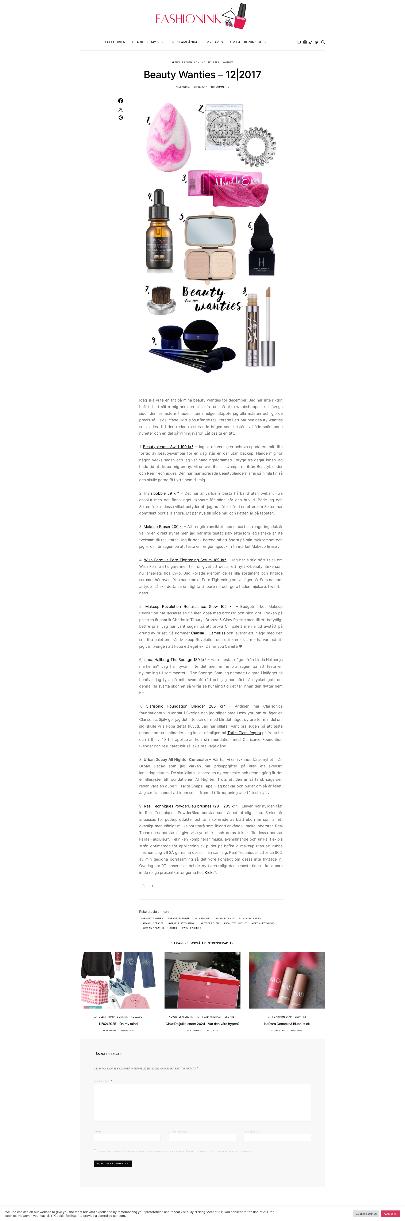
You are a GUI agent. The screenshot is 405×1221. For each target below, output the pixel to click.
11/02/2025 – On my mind (118, 1024)
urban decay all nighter (160, 928)
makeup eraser (153, 923)
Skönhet (228, 62)
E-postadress (177, 1131)
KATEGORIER (115, 42)
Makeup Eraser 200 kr (163, 526)
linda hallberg (250, 918)
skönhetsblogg (264, 923)
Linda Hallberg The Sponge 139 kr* (175, 659)
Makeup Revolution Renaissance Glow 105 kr (189, 606)
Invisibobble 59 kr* (161, 493)
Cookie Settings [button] (366, 1213)
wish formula (193, 928)
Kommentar (102, 1081)
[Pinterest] (316, 42)
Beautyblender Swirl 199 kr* (168, 447)
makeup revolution (183, 923)
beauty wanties (152, 918)
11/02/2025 (127, 1030)
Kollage (136, 1016)
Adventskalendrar (181, 1016)
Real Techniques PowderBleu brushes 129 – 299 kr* (190, 806)
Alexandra (183, 87)
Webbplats (251, 1131)
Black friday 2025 (149, 42)
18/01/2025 (296, 1030)
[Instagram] (305, 42)
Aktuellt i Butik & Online (188, 62)
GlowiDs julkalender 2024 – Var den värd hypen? (202, 1024)
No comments (220, 87)
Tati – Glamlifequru (244, 733)
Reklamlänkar (186, 42)
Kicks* (210, 872)
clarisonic (203, 918)
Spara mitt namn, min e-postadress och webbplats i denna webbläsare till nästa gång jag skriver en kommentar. (175, 1151)
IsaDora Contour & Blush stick (287, 1024)
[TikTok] (310, 42)
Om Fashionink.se (246, 42)
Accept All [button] (390, 1213)
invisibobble (225, 918)
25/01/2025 (211, 1030)
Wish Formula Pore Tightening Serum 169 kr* (185, 560)
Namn (97, 1131)
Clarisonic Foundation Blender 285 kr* (185, 706)
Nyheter (213, 62)
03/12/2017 (200, 87)
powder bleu (210, 923)
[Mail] (299, 42)
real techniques (236, 923)
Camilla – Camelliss (208, 633)
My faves (215, 42)
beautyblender (179, 918)
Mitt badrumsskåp (209, 1016)
